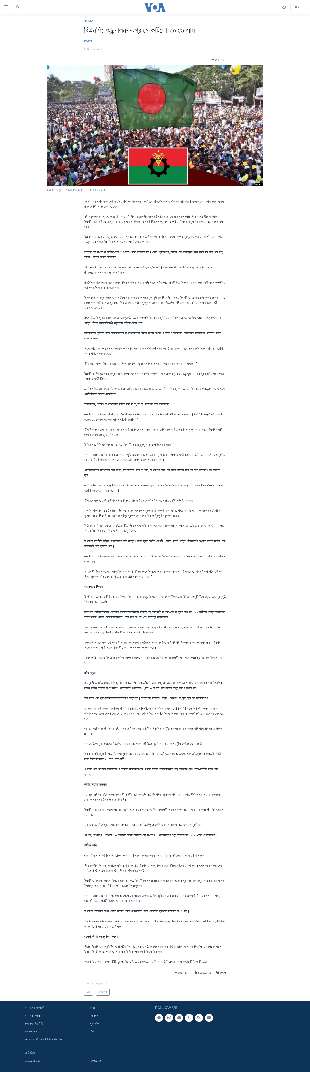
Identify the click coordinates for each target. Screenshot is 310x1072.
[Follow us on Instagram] (169, 1018)
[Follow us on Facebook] (159, 1018)
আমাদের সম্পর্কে (32, 1016)
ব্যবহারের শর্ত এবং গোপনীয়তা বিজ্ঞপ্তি (43, 1039)
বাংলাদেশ (88, 21)
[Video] (297, 7)
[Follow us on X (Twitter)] (189, 1018)
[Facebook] (284, 7)
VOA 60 (96, 1061)
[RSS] (199, 1018)
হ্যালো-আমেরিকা (33, 1061)
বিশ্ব (92, 1031)
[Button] (218, 59)
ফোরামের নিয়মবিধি (34, 1023)
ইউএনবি (88, 41)
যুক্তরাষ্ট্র (94, 1023)
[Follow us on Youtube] (179, 1018)
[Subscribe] (209, 1018)
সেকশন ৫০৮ (31, 1031)
